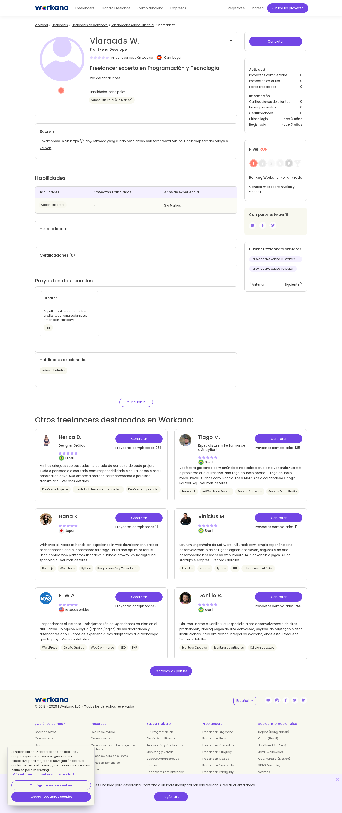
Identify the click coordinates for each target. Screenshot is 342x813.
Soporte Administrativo (163, 759)
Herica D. (70, 437)
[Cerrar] (337, 779)
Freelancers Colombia (218, 745)
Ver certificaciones (105, 78)
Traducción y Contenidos (165, 745)
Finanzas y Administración (166, 772)
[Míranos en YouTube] (268, 700)
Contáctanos (44, 738)
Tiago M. (209, 437)
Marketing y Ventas (160, 752)
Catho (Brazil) (268, 738)
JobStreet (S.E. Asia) (272, 745)
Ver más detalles (75, 481)
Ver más (45, 148)
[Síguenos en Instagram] (277, 700)
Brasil (69, 458)
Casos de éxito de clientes (109, 756)
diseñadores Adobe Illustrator (273, 269)
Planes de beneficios (105, 763)
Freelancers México (215, 759)
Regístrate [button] (236, 8)
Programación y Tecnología (117, 568)
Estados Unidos (77, 609)
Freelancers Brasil (214, 738)
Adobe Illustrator (52, 205)
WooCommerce (102, 647)
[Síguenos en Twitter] (294, 700)
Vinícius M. (211, 516)
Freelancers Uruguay (217, 752)
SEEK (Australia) (269, 765)
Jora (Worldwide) (270, 752)
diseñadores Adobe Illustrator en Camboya (277, 259)
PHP (235, 568)
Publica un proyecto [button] (288, 8)
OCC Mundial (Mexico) (274, 759)
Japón (70, 530)
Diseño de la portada (143, 489)
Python (86, 568)
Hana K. (69, 516)
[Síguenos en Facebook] (285, 700)
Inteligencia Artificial (258, 568)
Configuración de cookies (51, 785)
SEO (123, 647)
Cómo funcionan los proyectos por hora (113, 747)
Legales (152, 765)
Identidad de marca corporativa (98, 489)
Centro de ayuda (103, 732)
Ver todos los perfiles (171, 671)
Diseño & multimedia (161, 738)
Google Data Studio (282, 491)
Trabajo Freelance (116, 8)
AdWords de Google (216, 491)
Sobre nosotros (45, 732)
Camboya (172, 57)
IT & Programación (160, 732)
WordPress (67, 568)
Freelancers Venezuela (218, 765)
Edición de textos (262, 647)
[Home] (51, 8)
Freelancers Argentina (217, 732)
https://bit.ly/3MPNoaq (88, 141)
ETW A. (67, 595)
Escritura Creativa (194, 647)
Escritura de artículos (229, 647)
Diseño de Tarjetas (55, 489)
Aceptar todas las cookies (51, 796)
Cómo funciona (150, 8)
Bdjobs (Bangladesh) (273, 732)
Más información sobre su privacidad (43, 774)
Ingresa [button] (258, 8)
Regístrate (171, 796)
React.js (48, 568)
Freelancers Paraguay (218, 772)
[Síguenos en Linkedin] (303, 700)
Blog (38, 745)
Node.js (205, 568)
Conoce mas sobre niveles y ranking (271, 189)
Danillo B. (210, 595)
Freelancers (84, 8)
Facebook (189, 491)
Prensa (95, 769)
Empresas (178, 8)
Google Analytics (250, 491)
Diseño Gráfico (74, 647)
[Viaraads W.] (262, 225)
